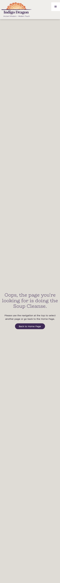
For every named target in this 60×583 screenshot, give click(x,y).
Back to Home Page (30, 326)
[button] (55, 6)
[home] (16, 9)
